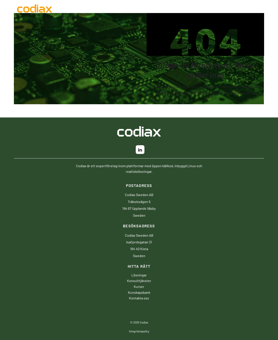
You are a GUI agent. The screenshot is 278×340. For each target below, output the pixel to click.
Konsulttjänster (139, 280)
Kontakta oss (139, 298)
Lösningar (139, 275)
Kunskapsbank (139, 292)
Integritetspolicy (139, 331)
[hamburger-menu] (271, 8)
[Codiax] (34, 9)
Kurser (139, 286)
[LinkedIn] (140, 149)
